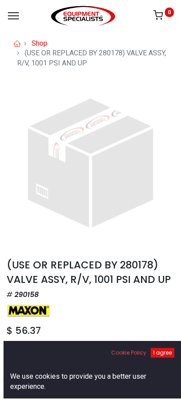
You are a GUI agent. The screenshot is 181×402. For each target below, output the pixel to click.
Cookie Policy (128, 352)
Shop (39, 43)
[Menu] (13, 15)
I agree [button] (162, 352)
